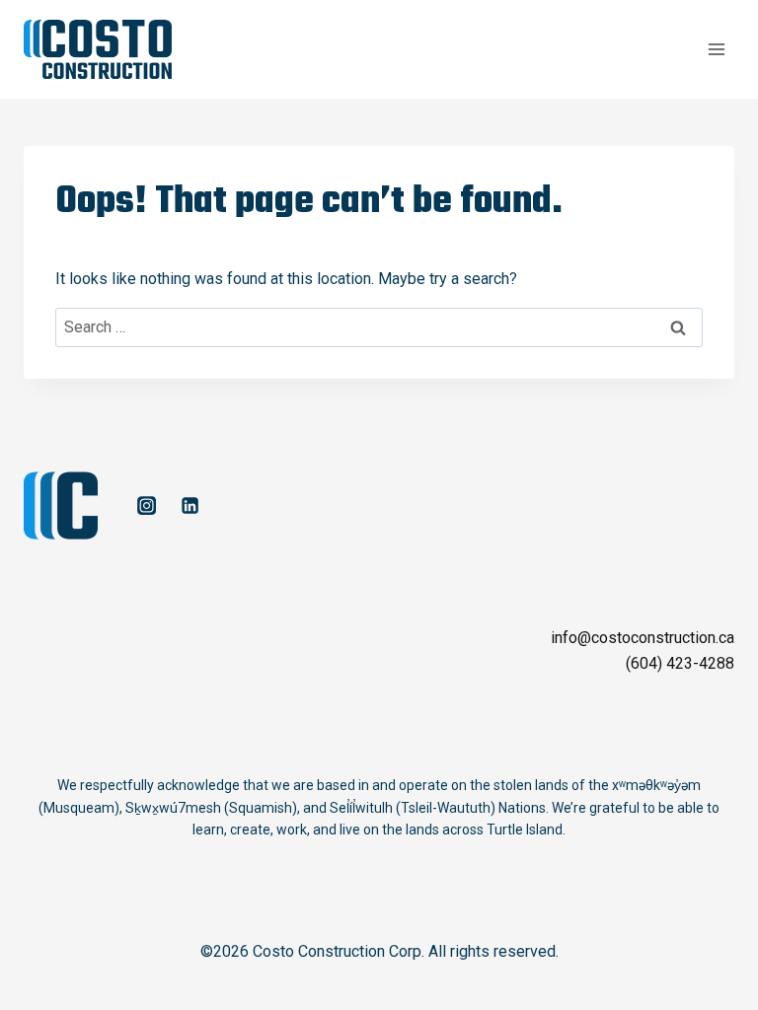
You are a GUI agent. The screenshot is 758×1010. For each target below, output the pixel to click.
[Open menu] (716, 49)
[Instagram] (146, 506)
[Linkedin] (189, 506)
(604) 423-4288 (680, 663)
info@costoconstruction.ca (642, 637)
